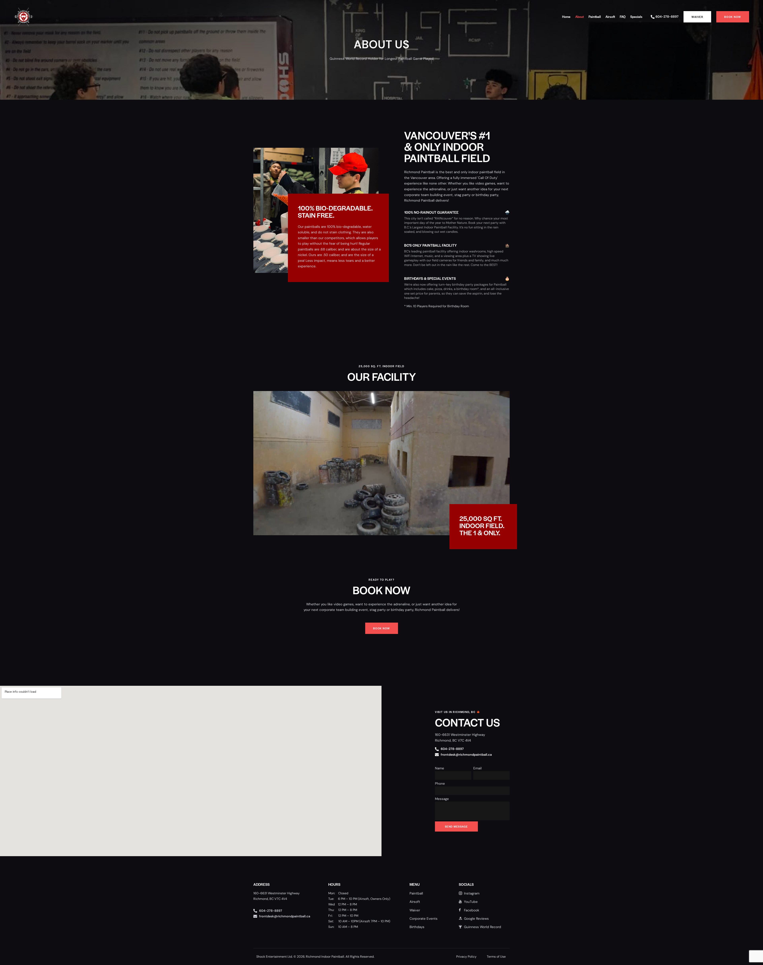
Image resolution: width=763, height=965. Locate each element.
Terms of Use (496, 956)
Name (439, 768)
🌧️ (507, 212)
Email (477, 768)
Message (442, 799)
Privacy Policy (466, 956)
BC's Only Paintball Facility (430, 245)
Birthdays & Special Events (430, 278)
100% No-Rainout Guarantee (431, 212)
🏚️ (507, 245)
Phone (440, 783)
